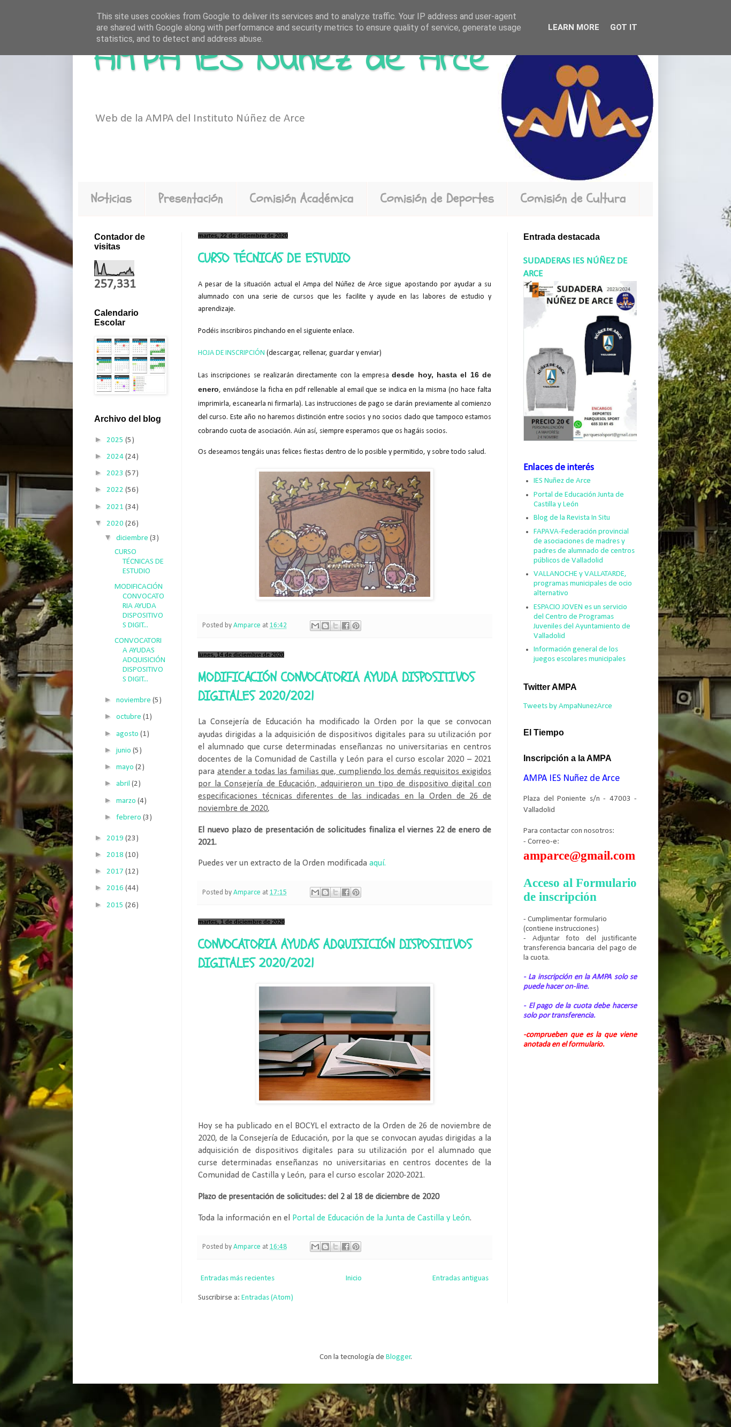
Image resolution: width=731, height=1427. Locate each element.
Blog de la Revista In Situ (572, 518)
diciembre (133, 538)
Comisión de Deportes (437, 198)
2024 (115, 457)
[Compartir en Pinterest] (356, 625)
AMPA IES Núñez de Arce (291, 60)
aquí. (377, 863)
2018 (115, 855)
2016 (115, 888)
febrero (129, 818)
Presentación (190, 198)
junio (124, 751)
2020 (115, 524)
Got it (623, 27)
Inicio (354, 1278)
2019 (115, 838)
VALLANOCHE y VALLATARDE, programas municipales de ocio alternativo (583, 583)
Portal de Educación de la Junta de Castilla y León (381, 1218)
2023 (115, 473)
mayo (125, 767)
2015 (115, 905)
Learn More (573, 27)
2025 (115, 440)
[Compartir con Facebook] (345, 625)
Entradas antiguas (460, 1278)
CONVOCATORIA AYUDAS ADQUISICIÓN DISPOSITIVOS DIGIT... (140, 660)
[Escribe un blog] (325, 625)
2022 (115, 490)
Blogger (398, 1357)
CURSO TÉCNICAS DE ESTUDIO (274, 258)
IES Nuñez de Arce (562, 481)
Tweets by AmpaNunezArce (567, 706)
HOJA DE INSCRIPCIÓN (231, 353)
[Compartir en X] (335, 625)
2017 (115, 872)
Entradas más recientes (238, 1278)
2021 (115, 507)
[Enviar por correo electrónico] (315, 625)
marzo (127, 801)
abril (124, 784)
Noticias (111, 198)
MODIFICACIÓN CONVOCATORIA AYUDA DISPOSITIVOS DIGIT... (139, 606)
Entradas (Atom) (267, 1298)
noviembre (134, 700)
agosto (128, 734)
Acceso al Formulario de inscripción (580, 890)
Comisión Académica (302, 198)
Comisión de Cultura (573, 198)
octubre (129, 717)
